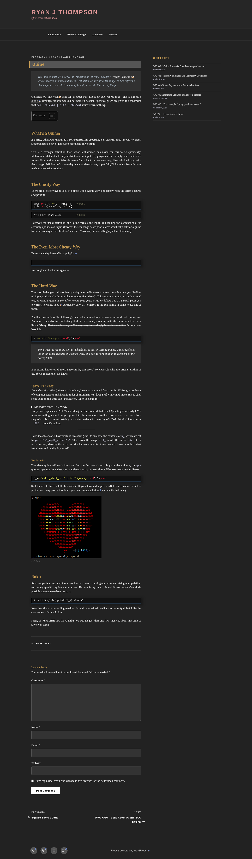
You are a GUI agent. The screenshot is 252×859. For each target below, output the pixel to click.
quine (34, 100)
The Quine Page (50, 304)
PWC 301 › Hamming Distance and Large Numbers (177, 94)
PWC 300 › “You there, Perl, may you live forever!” (177, 104)
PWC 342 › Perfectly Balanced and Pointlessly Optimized (180, 75)
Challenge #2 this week (44, 96)
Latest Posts (54, 34)
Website (36, 763)
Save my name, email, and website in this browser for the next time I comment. (80, 780)
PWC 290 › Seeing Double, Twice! (168, 114)
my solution (92, 490)
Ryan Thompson (72, 57)
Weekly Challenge (76, 34)
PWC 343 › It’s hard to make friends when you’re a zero (179, 66)
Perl (39, 643)
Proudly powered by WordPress (129, 850)
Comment (38, 680)
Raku (48, 643)
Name (35, 727)
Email (35, 745)
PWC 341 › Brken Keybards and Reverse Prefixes (176, 85)
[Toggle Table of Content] (50, 116)
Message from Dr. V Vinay (50, 407)
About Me (97, 34)
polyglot (69, 253)
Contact (113, 34)
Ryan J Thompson (64, 12)
